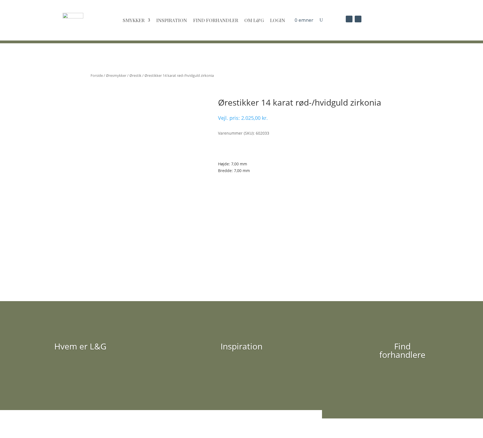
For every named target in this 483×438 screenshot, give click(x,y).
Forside (97, 75)
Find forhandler (215, 20)
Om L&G (254, 20)
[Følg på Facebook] (349, 19)
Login (277, 20)
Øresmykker (116, 75)
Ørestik (135, 75)
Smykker (134, 20)
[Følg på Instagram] (358, 19)
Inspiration (171, 20)
